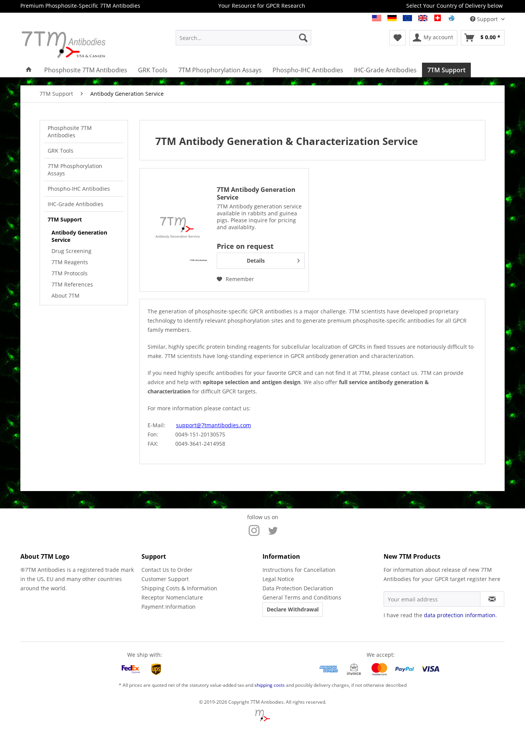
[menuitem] (243, 37)
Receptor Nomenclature (172, 597)
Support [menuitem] (487, 19)
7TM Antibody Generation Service (256, 193)
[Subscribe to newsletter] (492, 599)
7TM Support (65, 219)
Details (256, 260)
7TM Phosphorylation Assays (75, 169)
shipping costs (269, 685)
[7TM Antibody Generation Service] (176, 230)
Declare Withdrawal (293, 609)
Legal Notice (278, 579)
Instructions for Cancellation (299, 569)
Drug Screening (71, 251)
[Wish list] (397, 37)
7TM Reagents (70, 262)
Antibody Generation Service (79, 236)
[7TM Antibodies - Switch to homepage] (80, 44)
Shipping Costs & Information (179, 588)
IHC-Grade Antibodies (75, 204)
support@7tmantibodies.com (213, 425)
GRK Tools (60, 150)
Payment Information (168, 606)
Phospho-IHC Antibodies (79, 188)
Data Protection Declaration (297, 588)
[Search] (303, 37)
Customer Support (165, 579)
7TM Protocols (70, 273)
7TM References (72, 284)
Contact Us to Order (167, 569)
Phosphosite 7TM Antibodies (70, 131)
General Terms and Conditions (301, 597)
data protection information (459, 615)
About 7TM (66, 295)
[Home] (28, 70)
